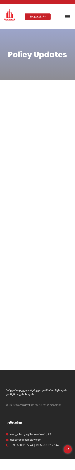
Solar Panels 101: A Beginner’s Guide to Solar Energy (35, 314)
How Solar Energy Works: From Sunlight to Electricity (37, 225)
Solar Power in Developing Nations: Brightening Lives (36, 139)
